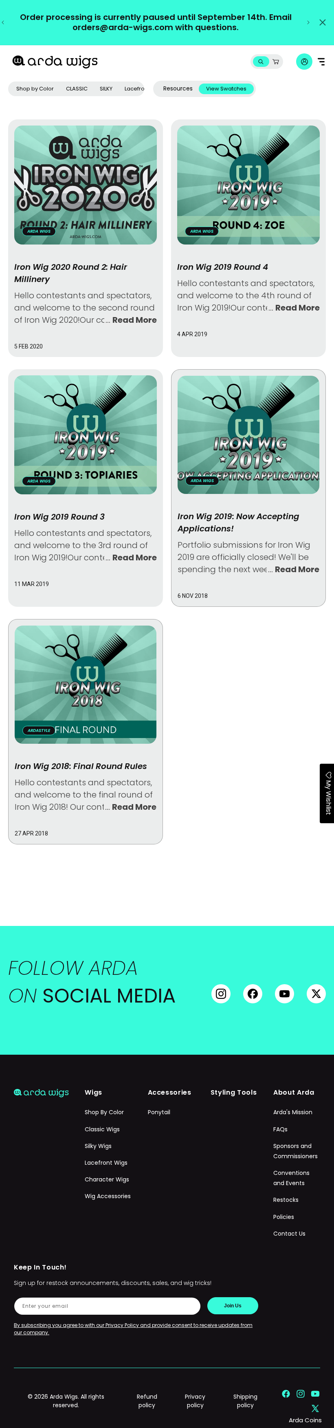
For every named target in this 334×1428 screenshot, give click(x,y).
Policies (283, 1217)
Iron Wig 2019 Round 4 (222, 267)
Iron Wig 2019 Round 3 (59, 516)
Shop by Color (35, 89)
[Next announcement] (308, 22)
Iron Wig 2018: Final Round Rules (81, 766)
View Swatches (226, 89)
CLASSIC (77, 89)
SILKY (106, 89)
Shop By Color (104, 1112)
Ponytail (159, 1112)
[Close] (322, 22)
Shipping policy (245, 1401)
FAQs (280, 1129)
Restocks (286, 1200)
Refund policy (147, 1401)
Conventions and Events (291, 1178)
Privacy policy (195, 1401)
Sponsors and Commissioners (295, 1151)
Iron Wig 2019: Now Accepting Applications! (238, 522)
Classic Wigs (102, 1129)
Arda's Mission (292, 1112)
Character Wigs (107, 1179)
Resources (178, 88)
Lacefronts (138, 89)
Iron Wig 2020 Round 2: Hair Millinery (70, 273)
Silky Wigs (98, 1146)
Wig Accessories (108, 1196)
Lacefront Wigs (106, 1163)
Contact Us (289, 1234)
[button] (261, 61)
